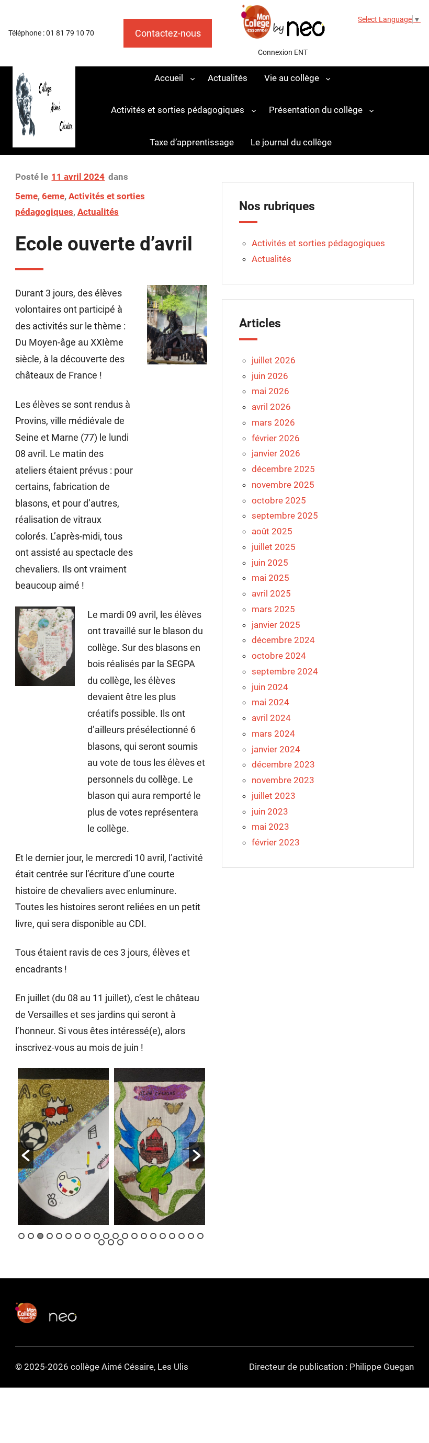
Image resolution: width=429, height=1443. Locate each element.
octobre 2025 (279, 500)
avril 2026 (271, 407)
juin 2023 (270, 811)
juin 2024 (270, 687)
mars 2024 (273, 733)
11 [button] (115, 1236)
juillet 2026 (274, 360)
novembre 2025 (283, 484)
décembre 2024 (283, 640)
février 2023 (276, 842)
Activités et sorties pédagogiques (318, 243)
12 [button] (125, 1236)
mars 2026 (273, 422)
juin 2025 (270, 562)
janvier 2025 (276, 625)
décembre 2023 (283, 764)
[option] (63, 1146)
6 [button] (68, 1236)
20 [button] (200, 1236)
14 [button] (144, 1236)
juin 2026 (270, 376)
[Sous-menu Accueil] (192, 78)
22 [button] (111, 1242)
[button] (25, 1155)
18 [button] (181, 1236)
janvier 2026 (276, 453)
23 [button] (120, 1242)
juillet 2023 (274, 796)
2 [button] (31, 1236)
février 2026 (276, 438)
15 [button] (153, 1236)
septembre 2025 (285, 515)
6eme (53, 196)
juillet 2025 (274, 547)
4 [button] (50, 1236)
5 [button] (59, 1236)
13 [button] (134, 1236)
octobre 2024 (279, 655)
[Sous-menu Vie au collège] (328, 78)
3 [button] (40, 1236)
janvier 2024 (276, 749)
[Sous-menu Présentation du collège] (371, 110)
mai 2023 (270, 826)
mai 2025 (270, 577)
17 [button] (172, 1236)
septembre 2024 (285, 671)
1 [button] (21, 1236)
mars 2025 (273, 609)
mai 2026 (270, 391)
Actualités (98, 212)
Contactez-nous (168, 33)
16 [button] (163, 1236)
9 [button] (97, 1236)
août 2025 (272, 531)
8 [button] (87, 1236)
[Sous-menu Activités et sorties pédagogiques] (253, 110)
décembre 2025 (283, 469)
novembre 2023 (283, 780)
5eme (26, 196)
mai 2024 (270, 702)
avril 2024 (271, 718)
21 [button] (101, 1242)
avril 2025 (271, 593)
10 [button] (106, 1236)
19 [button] (191, 1236)
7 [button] (78, 1236)
